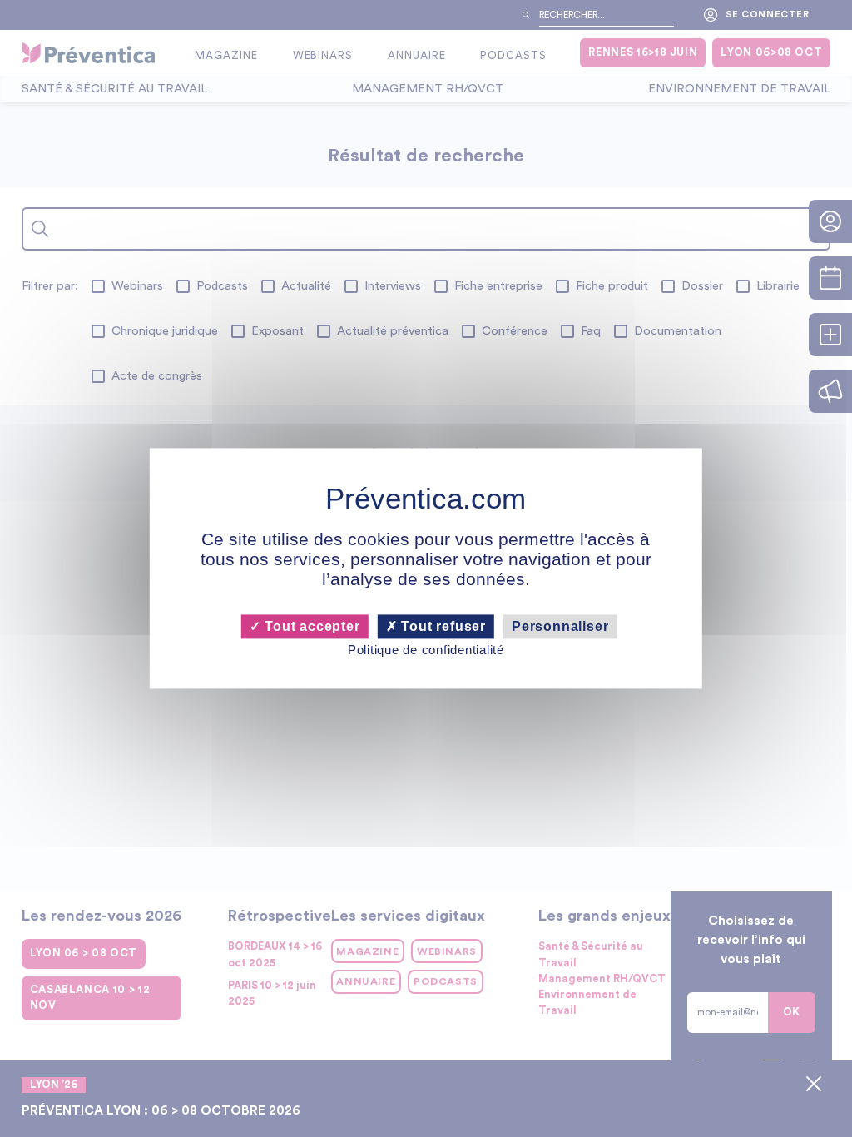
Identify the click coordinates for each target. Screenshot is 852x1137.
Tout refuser (442, 626)
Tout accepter (309, 626)
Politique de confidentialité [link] (426, 650)
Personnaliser (560, 626)
